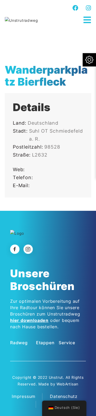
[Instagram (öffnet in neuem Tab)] (87, 8)
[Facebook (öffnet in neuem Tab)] (75, 8)
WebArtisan (67, 384)
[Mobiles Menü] (87, 20)
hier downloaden (29, 320)
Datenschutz (64, 396)
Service (67, 342)
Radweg (19, 342)
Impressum (23, 396)
